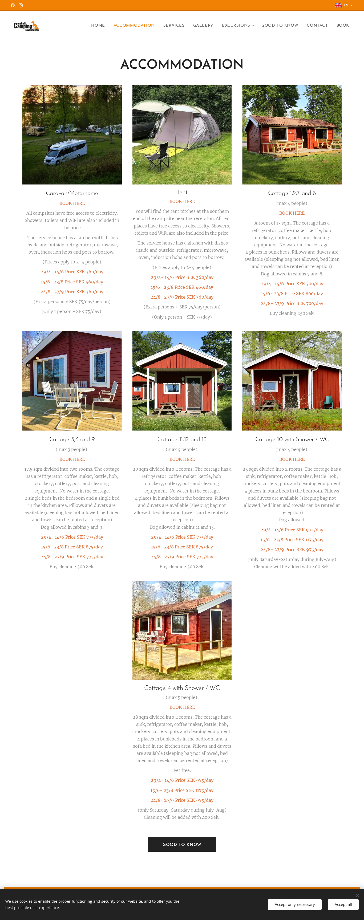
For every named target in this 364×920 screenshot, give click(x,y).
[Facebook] (12, 5)
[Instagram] (20, 5)
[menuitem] (99, 25)
